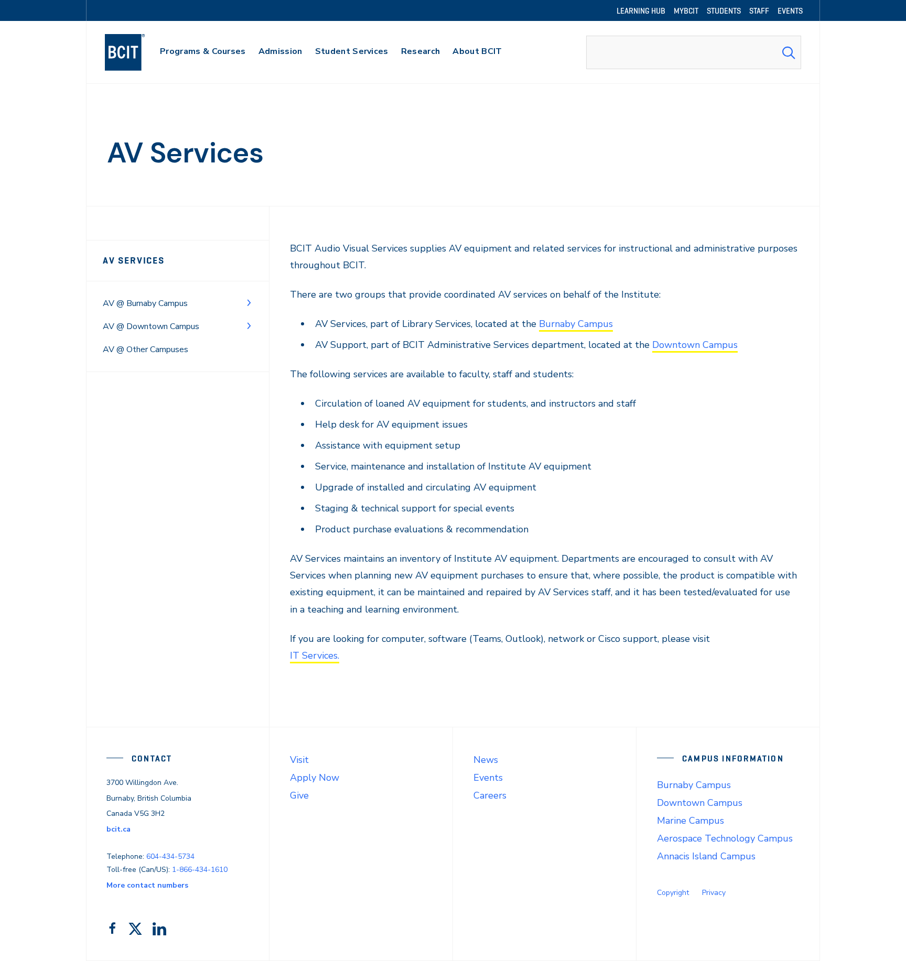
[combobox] (693, 52)
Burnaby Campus (576, 324)
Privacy (714, 893)
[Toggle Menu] (249, 302)
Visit (299, 759)
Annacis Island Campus (706, 856)
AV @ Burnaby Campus (145, 303)
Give (299, 795)
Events (488, 777)
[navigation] (135, 52)
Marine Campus (690, 820)
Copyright (673, 893)
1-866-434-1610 (200, 870)
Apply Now (314, 777)
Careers (489, 795)
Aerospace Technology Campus (725, 838)
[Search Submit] (788, 52)
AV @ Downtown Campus (151, 326)
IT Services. (314, 655)
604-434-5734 (170, 856)
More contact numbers (147, 885)
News (485, 759)
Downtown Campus (695, 344)
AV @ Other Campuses (145, 349)
